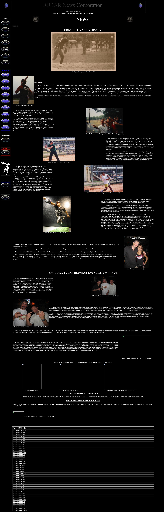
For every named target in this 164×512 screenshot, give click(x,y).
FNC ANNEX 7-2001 (19, 496)
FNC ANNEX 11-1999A (20, 510)
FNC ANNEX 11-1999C (19, 506)
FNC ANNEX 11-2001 (19, 491)
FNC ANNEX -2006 (19, 453)
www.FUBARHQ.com (84, 93)
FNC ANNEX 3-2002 (19, 489)
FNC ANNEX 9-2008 (19, 438)
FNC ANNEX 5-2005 (19, 467)
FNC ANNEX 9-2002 (19, 485)
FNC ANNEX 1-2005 (19, 471)
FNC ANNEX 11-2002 (19, 483)
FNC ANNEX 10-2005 (19, 463)
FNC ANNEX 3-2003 (19, 481)
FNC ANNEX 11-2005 (19, 461)
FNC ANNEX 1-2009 (19, 436)
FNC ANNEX (19, 440)
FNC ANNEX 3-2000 (19, 504)
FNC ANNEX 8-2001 (19, 493)
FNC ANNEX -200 (19, 444)
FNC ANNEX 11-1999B (19, 508)
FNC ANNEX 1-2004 (19, 479)
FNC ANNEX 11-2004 (19, 473)
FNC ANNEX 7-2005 (19, 465)
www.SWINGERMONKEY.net (83, 400)
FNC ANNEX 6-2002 (19, 487)
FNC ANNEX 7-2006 (19, 455)
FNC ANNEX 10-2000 (19, 500)
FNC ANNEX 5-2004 (19, 477)
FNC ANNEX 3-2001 (19, 498)
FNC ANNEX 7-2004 (19, 475)
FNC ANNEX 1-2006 (19, 459)
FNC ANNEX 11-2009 (19, 430)
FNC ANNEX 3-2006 (19, 457)
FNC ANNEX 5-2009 (19, 434)
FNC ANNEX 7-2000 (19, 502)
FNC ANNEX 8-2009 (19, 432)
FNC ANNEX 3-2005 (19, 469)
